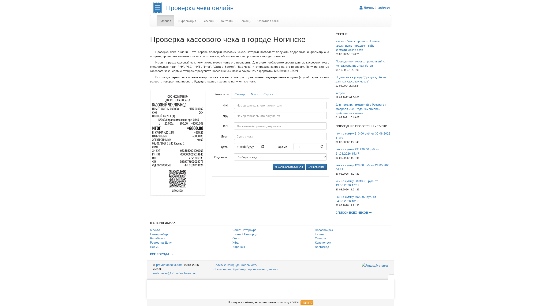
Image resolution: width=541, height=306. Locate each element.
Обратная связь (268, 21)
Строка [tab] (268, 94)
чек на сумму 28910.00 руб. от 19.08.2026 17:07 (357, 183)
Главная (165, 21)
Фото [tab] (254, 94)
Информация (187, 21)
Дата (224, 146)
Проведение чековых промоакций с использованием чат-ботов (360, 63)
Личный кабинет (377, 7)
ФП (225, 126)
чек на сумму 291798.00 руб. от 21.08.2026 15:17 (357, 151)
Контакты (226, 21)
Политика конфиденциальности (235, 265)
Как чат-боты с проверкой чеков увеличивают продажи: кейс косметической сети (358, 45)
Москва (155, 230)
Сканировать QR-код (290, 167)
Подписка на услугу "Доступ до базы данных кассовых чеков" (361, 79)
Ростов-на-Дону (161, 242)
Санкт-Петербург (244, 230)
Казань (319, 234)
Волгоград (322, 246)
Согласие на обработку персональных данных (245, 269)
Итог (224, 136)
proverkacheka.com (169, 265)
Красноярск (323, 242)
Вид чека (221, 157)
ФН (225, 105)
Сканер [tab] (240, 94)
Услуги (340, 93)
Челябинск (157, 238)
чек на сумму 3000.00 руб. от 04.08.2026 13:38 (356, 198)
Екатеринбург (159, 234)
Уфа (235, 242)
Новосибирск (324, 230)
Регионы (208, 21)
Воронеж (238, 246)
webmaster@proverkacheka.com (175, 273)
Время (282, 146)
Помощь (245, 21)
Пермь (154, 246)
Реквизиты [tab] (221, 94)
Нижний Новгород (244, 234)
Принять (307, 302)
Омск (236, 238)
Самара (320, 238)
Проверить (317, 167)
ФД (225, 115)
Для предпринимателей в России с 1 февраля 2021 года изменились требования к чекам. (361, 108)
